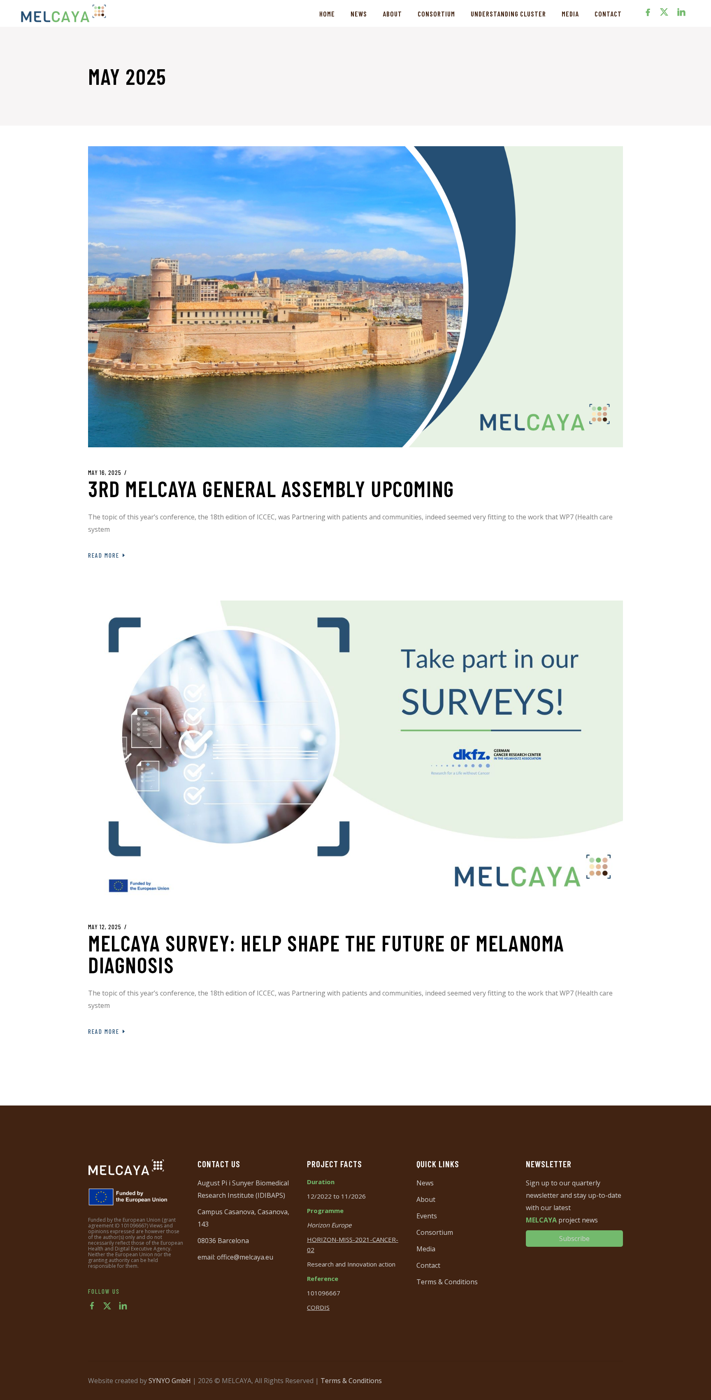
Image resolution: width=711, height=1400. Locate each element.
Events (426, 1215)
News (425, 1182)
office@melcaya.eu (245, 1257)
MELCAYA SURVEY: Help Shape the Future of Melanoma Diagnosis (326, 954)
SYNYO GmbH (170, 1380)
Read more (103, 555)
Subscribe (574, 1238)
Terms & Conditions (447, 1281)
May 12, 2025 (104, 926)
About (425, 1199)
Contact (428, 1265)
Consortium (434, 1232)
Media (425, 1248)
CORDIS (318, 1307)
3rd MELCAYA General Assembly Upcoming (271, 488)
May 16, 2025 (104, 472)
